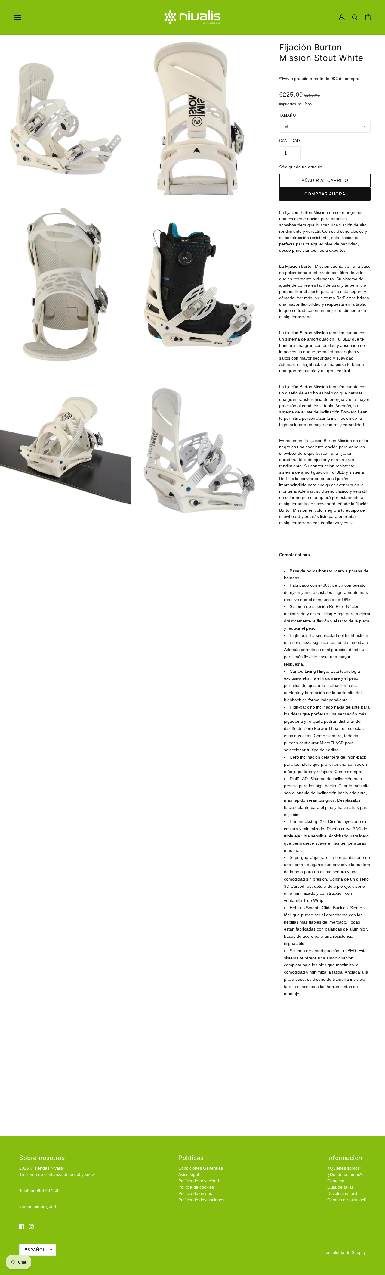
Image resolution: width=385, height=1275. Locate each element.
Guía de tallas (340, 1187)
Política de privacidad (198, 1180)
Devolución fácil (342, 1193)
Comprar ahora (324, 194)
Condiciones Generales (200, 1168)
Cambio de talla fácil (346, 1199)
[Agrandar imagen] (65, 119)
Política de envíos (195, 1193)
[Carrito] (367, 17)
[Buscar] (355, 16)
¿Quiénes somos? (344, 1168)
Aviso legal (188, 1174)
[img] (21, 1226)
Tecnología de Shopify (345, 1252)
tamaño (287, 115)
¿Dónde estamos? (344, 1174)
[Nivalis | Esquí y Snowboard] (192, 16)
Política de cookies (196, 1187)
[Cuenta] (342, 16)
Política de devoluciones (201, 1199)
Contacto (335, 1180)
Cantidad (289, 141)
